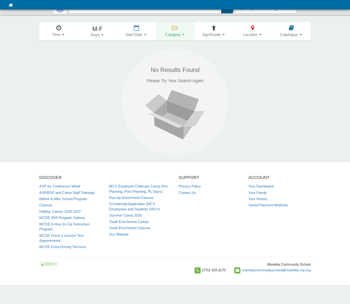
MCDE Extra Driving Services (62, 247)
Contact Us (187, 193)
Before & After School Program (63, 199)
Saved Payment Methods (268, 205)
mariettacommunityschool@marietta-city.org (276, 270)
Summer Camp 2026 (125, 215)
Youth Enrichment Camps (129, 222)
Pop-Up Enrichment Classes (131, 198)
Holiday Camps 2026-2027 (60, 211)
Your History (258, 199)
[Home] (10, 5)
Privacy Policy (190, 186)
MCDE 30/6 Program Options (62, 218)
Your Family (257, 193)
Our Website (119, 234)
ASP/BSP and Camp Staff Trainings (67, 193)
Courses (46, 205)
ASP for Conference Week (59, 186)
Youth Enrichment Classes (129, 228)
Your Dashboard (261, 186)
